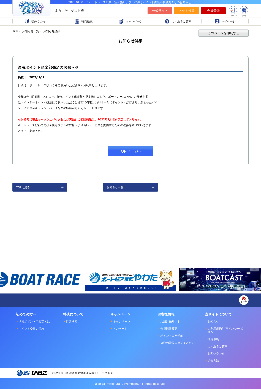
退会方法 (213, 360)
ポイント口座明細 (171, 335)
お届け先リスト (170, 321)
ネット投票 (187, 10)
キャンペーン (121, 321)
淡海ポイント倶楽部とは (34, 321)
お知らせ (213, 321)
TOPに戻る (23, 187)
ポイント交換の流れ (31, 328)
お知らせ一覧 (115, 187)
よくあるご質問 (217, 346)
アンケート (120, 328)
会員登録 (213, 10)
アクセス (107, 373)
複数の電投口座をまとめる (177, 343)
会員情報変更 (168, 328)
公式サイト (160, 10)
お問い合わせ (216, 353)
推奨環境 (213, 339)
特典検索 (71, 321)
